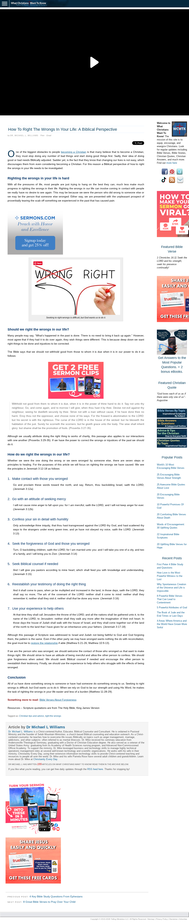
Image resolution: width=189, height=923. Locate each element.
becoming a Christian (73, 151)
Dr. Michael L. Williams (24, 135)
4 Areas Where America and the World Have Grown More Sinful (172, 624)
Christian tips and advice (31, 716)
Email (49, 135)
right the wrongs (53, 716)
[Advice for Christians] (172, 436)
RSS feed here (95, 769)
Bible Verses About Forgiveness (57, 699)
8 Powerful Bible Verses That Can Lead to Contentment (169, 599)
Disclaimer (173, 919)
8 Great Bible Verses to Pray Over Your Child (49, 901)
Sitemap (150, 919)
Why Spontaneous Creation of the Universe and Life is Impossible (171, 587)
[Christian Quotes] (172, 446)
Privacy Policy (162, 919)
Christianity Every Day (45, 759)
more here (171, 162)
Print (42, 135)
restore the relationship (44, 643)
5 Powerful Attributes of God (172, 607)
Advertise (183, 919)
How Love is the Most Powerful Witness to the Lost (169, 576)
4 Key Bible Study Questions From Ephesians (56, 896)
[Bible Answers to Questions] (172, 426)
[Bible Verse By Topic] (172, 417)
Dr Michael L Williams (45, 727)
